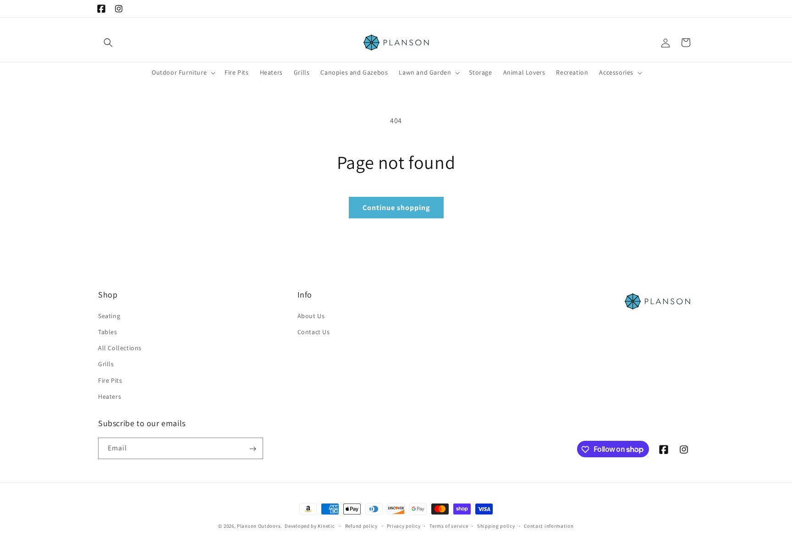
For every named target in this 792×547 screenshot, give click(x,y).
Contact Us (313, 331)
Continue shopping (396, 207)
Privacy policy (404, 525)
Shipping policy (496, 525)
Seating (109, 315)
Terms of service (448, 525)
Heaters (109, 396)
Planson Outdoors (258, 526)
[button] (108, 42)
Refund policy (361, 525)
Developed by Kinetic (310, 525)
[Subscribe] (252, 449)
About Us (311, 315)
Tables (107, 331)
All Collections (120, 347)
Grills (106, 364)
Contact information (548, 525)
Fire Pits (110, 380)
